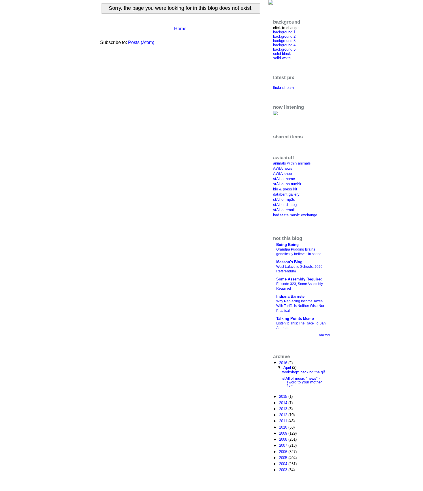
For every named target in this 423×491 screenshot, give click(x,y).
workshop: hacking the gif (303, 372)
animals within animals (292, 163)
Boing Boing (287, 244)
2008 (283, 439)
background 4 (284, 45)
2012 (283, 415)
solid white (282, 58)
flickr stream (283, 87)
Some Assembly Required (299, 279)
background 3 (284, 41)
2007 (283, 445)
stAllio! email (284, 210)
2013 (283, 409)
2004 (283, 464)
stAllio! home (284, 179)
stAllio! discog (285, 204)
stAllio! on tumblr (287, 184)
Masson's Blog (289, 262)
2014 (283, 403)
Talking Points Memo (295, 318)
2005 (283, 458)
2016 (283, 363)
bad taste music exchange (295, 215)
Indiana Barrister (291, 296)
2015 (283, 396)
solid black (282, 53)
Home (180, 28)
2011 (283, 421)
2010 (283, 427)
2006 (283, 452)
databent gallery (286, 194)
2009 (283, 433)
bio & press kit (285, 189)
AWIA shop (282, 173)
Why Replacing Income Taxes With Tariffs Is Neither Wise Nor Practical (300, 305)
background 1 (284, 32)
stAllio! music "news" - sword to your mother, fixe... (302, 382)
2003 (283, 470)
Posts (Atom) (141, 42)
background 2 (284, 36)
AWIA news (282, 168)
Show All (324, 334)
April (287, 367)
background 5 (284, 49)
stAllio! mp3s (284, 199)
